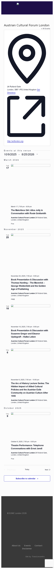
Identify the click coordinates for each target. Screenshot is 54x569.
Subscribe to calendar (25, 478)
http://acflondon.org (15, 141)
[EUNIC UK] (27, 7)
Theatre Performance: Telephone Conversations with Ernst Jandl (27, 447)
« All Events (45, 28)
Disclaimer (27, 548)
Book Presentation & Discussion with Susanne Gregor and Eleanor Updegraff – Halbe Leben (29, 333)
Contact (38, 545)
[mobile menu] (49, 6)
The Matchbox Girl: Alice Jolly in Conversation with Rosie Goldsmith (28, 212)
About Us (16, 545)
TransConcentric (38, 556)
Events (27, 545)
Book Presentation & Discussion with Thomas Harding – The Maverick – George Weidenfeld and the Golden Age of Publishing (29, 284)
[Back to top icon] (48, 563)
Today (27, 469)
